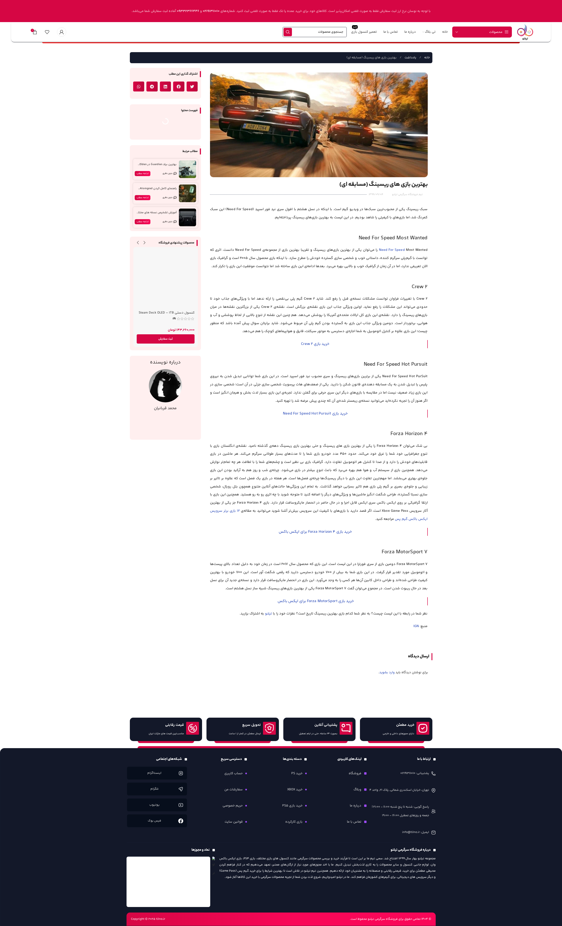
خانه (427, 57)
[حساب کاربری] (61, 32)
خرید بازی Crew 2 (315, 344)
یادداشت (410, 57)
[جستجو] (288, 32)
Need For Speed (392, 250)
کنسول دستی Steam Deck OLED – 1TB (167, 312)
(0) (174, 318)
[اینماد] (168, 882)
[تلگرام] (180, 789)
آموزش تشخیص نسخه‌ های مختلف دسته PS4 (156, 214)
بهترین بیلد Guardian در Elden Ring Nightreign (158, 166)
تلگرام (154, 789)
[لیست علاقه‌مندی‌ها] (47, 32)
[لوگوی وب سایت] (525, 31)
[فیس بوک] (180, 820)
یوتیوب (154, 804)
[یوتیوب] (180, 805)
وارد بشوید (387, 672)
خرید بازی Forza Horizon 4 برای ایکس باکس (315, 532)
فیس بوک (154, 820)
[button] (192, 86)
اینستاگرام (154, 773)
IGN (416, 626)
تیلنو (268, 613)
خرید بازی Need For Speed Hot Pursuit (315, 414)
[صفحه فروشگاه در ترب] (213, 867)
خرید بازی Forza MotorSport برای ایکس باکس (315, 601)
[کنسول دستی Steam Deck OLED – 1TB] (166, 279)
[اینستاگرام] (180, 773)
